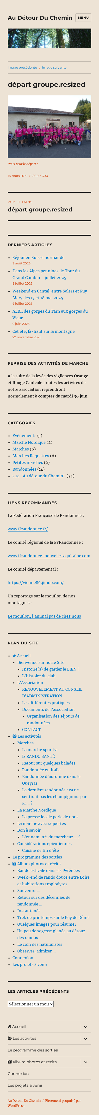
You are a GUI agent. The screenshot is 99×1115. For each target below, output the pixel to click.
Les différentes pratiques (46, 702)
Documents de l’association (48, 709)
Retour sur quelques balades (48, 763)
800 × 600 (40, 176)
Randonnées (24, 469)
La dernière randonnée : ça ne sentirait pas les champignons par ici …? (54, 797)
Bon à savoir (29, 830)
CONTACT (31, 729)
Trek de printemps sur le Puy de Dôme (53, 917)
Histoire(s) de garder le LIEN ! (50, 669)
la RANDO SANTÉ (38, 756)
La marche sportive (40, 749)
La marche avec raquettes (41, 823)
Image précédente (22, 67)
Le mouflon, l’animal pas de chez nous (44, 616)
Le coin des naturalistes (39, 944)
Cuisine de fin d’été (40, 850)
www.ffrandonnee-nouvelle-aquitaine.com (49, 555)
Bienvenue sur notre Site (40, 662)
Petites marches (27, 462)
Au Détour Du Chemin (40, 17)
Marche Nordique (29, 442)
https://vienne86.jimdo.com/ (36, 582)
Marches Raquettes (30, 455)
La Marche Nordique (36, 810)
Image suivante (54, 67)
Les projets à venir (29, 964)
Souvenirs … (28, 890)
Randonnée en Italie (41, 769)
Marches (20, 449)
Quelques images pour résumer (46, 924)
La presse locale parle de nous (50, 816)
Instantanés (28, 910)
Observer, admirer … (36, 951)
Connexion (22, 957)
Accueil (23, 655)
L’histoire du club (39, 675)
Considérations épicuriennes (44, 843)
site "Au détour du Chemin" (39, 475)
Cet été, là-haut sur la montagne (43, 331)
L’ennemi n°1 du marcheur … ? (51, 837)
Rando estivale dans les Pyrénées (48, 870)
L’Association (30, 682)
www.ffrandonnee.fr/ (28, 528)
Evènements (24, 435)
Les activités (29, 736)
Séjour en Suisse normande (38, 257)
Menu (83, 17)
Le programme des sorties (37, 857)
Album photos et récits (38, 863)
